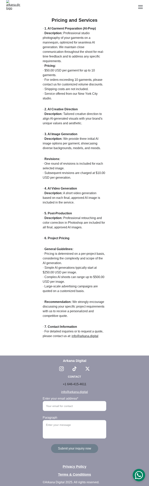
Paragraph (50, 417)
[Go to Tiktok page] (74, 368)
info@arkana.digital (85, 336)
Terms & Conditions (74, 474)
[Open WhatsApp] (139, 475)
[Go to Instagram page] (61, 368)
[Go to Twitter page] (87, 368)
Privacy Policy (74, 467)
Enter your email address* (60, 398)
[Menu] (140, 7)
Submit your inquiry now (74, 448)
